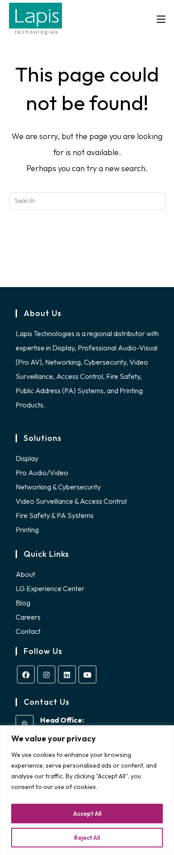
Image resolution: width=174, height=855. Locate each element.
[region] (87, 790)
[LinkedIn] (67, 674)
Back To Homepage (87, 237)
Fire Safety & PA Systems (55, 515)
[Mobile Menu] (161, 18)
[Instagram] (46, 674)
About (25, 574)
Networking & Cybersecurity (58, 486)
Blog (23, 602)
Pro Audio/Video (42, 472)
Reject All (87, 838)
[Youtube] (87, 674)
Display (27, 458)
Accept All (87, 814)
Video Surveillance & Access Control (71, 501)
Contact (28, 631)
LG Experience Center (50, 588)
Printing (27, 529)
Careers (28, 616)
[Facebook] (26, 674)
